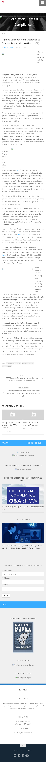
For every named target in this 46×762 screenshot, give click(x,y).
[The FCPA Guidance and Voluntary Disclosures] (33, 415)
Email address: (7, 571)
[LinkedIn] (32, 442)
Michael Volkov (9, 48)
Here (20, 235)
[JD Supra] (43, 443)
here (18, 170)
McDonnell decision (27, 363)
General (5, 33)
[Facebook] (35, 442)
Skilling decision (6, 366)
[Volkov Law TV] (39, 442)
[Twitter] (28, 442)
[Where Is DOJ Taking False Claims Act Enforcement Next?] (23, 494)
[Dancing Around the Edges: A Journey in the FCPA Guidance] (12, 415)
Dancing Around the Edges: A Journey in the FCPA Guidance (11, 425)
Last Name (5, 585)
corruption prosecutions (13, 363)
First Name (6, 578)
